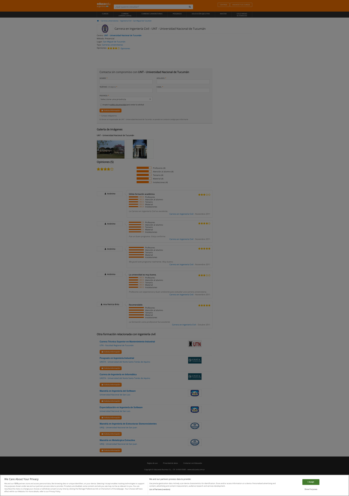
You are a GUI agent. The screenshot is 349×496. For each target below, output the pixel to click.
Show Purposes (311, 489)
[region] (174, 485)
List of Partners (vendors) (159, 489)
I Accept (311, 482)
